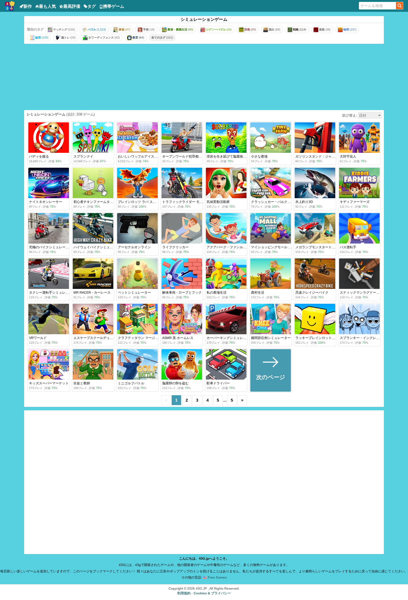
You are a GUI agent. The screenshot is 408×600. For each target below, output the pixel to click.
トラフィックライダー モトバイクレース (192, 202)
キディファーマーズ (355, 202)
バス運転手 (348, 247)
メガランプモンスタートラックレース (323, 247)
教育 (138, 37)
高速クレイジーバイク (311, 292)
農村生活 (257, 292)
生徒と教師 (81, 383)
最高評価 (71, 6)
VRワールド (38, 338)
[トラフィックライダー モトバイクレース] (182, 183)
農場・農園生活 (180, 29)
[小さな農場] (270, 137)
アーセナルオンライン (134, 247)
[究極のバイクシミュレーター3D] (48, 228)
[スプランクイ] (93, 137)
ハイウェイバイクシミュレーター (98, 247)
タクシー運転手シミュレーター (52, 292)
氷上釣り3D (304, 202)
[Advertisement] (204, 76)
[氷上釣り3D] (315, 183)
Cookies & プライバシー (212, 593)
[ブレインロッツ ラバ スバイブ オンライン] (137, 183)
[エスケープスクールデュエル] (93, 319)
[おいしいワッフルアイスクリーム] (137, 137)
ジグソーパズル (218, 29)
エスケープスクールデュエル (94, 338)
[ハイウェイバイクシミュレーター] (93, 228)
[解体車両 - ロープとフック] (182, 273)
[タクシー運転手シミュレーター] (48, 273)
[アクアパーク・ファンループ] (226, 228)
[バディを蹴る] (48, 137)
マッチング (63, 29)
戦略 (299, 29)
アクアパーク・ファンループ (228, 247)
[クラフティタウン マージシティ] (137, 319)
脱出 (274, 29)
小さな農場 (259, 156)
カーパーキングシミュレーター (230, 338)
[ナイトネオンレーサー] (48, 183)
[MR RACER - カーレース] (93, 273)
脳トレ (68, 37)
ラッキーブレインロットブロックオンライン (328, 338)
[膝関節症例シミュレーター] (270, 319)
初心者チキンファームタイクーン (98, 202)
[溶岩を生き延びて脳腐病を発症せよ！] (226, 137)
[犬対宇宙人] (359, 137)
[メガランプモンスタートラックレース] (315, 228)
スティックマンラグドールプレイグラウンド (373, 292)
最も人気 (47, 6)
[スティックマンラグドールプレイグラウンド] (359, 273)
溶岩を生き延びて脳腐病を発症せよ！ (235, 156)
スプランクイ (83, 156)
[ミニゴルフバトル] (137, 364)
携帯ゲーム (113, 6)
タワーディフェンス (104, 37)
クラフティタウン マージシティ (141, 338)
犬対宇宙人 (348, 156)
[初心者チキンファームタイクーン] (93, 183)
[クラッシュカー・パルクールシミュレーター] (270, 183)
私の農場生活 (216, 292)
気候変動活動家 (218, 202)
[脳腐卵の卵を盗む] (182, 364)
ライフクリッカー (175, 247)
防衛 (250, 29)
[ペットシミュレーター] (137, 273)
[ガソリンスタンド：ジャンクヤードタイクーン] (315, 137)
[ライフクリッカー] (182, 228)
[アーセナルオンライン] (137, 228)
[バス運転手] (359, 228)
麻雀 (124, 29)
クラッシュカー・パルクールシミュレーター (284, 202)
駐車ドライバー (218, 383)
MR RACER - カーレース (91, 292)
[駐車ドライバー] (226, 364)
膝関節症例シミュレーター (271, 338)
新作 (27, 6)
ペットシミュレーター (134, 292)
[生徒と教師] (93, 364)
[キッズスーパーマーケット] (48, 364)
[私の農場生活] (226, 273)
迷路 (324, 29)
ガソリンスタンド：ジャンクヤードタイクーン (330, 156)
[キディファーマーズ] (359, 183)
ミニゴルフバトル (131, 383)
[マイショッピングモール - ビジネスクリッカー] (270, 228)
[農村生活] (270, 273)
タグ (91, 6)
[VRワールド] (48, 319)
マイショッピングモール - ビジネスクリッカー (285, 247)
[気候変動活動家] (226, 183)
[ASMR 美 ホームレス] (182, 319)
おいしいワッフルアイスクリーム (142, 156)
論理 (41, 37)
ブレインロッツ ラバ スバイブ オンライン (149, 202)
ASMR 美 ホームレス (177, 338)
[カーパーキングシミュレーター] (226, 319)
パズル (96, 29)
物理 (350, 29)
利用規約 (184, 593)
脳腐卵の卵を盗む (175, 383)
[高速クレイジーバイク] (315, 273)
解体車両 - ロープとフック (182, 292)
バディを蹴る (39, 156)
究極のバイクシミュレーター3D (52, 247)
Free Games (217, 577)
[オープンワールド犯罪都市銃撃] (182, 137)
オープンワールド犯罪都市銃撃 (185, 156)
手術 (148, 29)
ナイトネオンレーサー (45, 202)
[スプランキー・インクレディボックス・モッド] (359, 319)
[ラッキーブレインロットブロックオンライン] (315, 319)
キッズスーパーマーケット (49, 383)
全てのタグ (162, 37)
